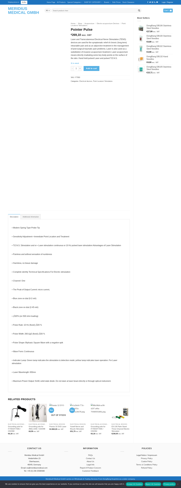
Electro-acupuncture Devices (108, 23)
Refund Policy (146, 468)
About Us (90, 461)
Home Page (51, 2)
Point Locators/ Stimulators (103, 81)
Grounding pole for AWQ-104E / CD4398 (37, 428)
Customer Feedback (90, 471)
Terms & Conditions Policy (146, 465)
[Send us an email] (152, 2)
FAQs (90, 455)
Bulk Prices (116, 2)
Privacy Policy (147, 458)
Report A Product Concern (90, 468)
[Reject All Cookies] (177, 485)
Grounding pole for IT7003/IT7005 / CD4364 (98, 429)
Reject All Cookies (153, 484)
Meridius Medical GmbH (23, 10)
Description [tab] (14, 217)
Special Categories (74, 2)
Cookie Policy (146, 461)
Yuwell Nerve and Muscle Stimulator (77, 428)
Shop (80, 23)
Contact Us (90, 458)
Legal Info (90, 465)
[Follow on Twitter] (150, 2)
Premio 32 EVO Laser (57, 426)
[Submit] (139, 10)
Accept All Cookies (134, 484)
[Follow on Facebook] (147, 2)
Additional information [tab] (31, 217)
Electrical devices (85, 81)
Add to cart (91, 68)
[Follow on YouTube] (157, 2)
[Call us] (155, 2)
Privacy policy (169, 484)
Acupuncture (89, 23)
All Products (61, 2)
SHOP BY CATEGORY (92, 2)
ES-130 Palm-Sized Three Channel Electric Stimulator (120, 429)
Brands (106, 2)
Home (73, 23)
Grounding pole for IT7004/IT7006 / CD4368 (15, 429)
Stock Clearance (128, 2)
